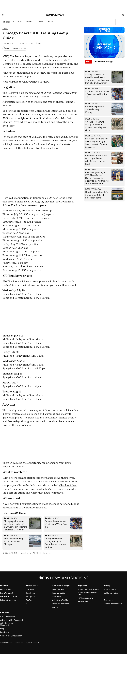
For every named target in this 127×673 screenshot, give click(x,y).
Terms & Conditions (60, 604)
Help (2, 629)
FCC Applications (85, 598)
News (19, 22)
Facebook (30, 593)
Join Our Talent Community (6, 624)
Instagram (30, 597)
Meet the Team (58, 589)
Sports (41, 22)
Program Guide (58, 593)
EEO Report (83, 602)
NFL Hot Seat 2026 (8, 597)
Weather (30, 22)
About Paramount (7, 616)
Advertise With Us (60, 600)
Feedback (4, 632)
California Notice (111, 593)
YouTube (30, 589)
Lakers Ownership (8, 600)
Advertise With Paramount (11, 620)
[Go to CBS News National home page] (55, 15)
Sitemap (55, 607)
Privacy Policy (110, 589)
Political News (6, 589)
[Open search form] (123, 15)
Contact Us (57, 597)
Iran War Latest (6, 593)
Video (50, 22)
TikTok (29, 600)
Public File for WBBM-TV (88, 589)
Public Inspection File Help (87, 593)
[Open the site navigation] (19, 15)
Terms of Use (109, 600)
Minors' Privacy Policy (113, 604)
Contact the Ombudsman (11, 636)
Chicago (6, 22)
